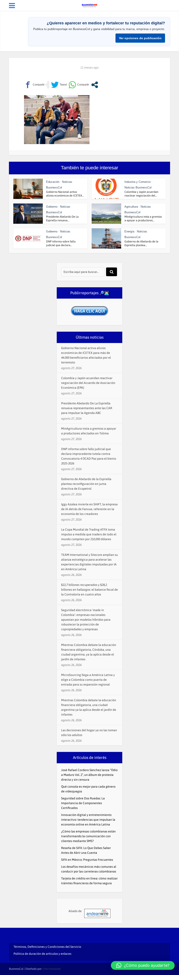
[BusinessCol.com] (89, 5)
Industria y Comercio (137, 181)
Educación (52, 181)
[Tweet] (59, 85)
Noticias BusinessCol (137, 187)
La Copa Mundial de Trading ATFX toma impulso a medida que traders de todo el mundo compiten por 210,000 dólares (88, 534)
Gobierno (51, 206)
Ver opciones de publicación (140, 38)
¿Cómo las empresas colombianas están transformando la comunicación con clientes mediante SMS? (88, 836)
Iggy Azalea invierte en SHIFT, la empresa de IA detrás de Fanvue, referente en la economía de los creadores (89, 509)
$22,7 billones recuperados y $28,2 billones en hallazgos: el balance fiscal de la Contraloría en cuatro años (89, 589)
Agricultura (131, 206)
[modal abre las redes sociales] (94, 85)
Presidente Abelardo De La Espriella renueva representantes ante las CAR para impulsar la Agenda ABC (86, 408)
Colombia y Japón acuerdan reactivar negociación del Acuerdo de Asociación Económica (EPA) (88, 382)
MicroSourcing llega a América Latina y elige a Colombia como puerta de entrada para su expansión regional (88, 679)
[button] (143, 965)
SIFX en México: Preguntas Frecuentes (87, 859)
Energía (129, 231)
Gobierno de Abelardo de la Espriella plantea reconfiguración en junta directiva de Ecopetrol (86, 483)
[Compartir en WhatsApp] (79, 85)
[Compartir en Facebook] (34, 85)
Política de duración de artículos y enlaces (42, 953)
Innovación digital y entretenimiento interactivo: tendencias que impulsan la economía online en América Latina (88, 819)
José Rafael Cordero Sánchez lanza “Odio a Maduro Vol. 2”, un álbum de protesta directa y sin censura (89, 774)
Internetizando (52, 968)
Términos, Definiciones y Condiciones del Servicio (47, 946)
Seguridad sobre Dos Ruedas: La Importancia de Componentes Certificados (83, 803)
